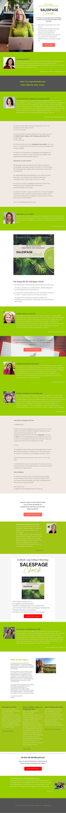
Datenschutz (47, 805)
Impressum (38, 805)
